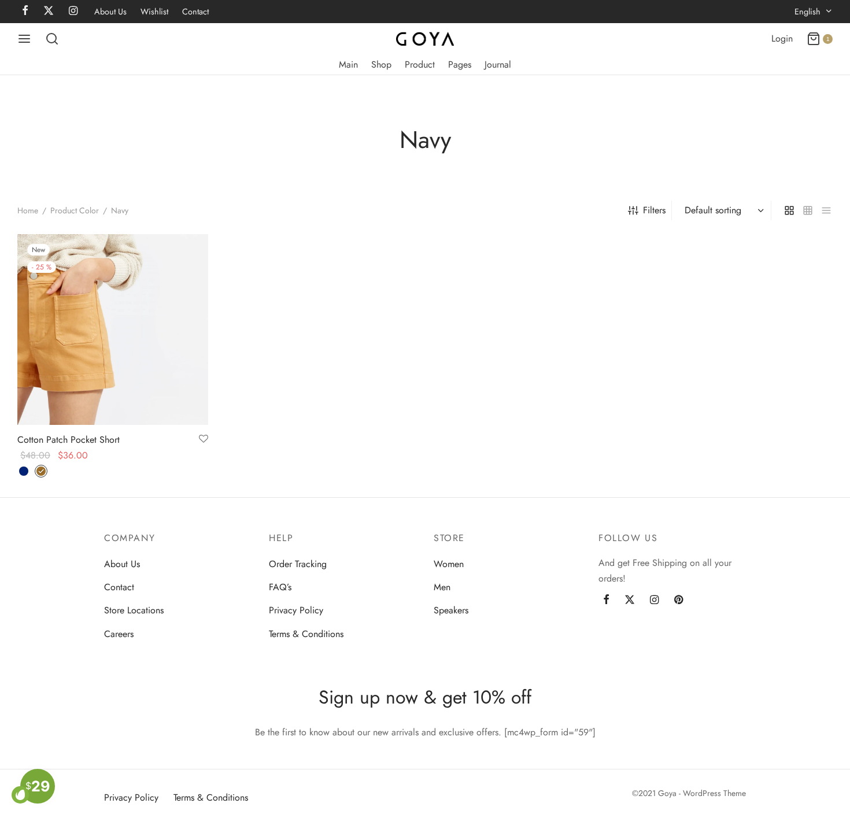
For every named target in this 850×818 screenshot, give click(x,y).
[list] (826, 210)
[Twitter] (630, 600)
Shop (381, 64)
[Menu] (24, 38)
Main (348, 64)
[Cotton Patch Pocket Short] (112, 329)
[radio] (23, 471)
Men (442, 587)
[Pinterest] (679, 600)
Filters (654, 210)
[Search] (52, 39)
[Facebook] (606, 600)
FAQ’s (280, 587)
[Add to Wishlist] (203, 439)
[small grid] (807, 210)
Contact (195, 11)
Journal (498, 64)
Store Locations (134, 610)
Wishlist (154, 11)
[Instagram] (654, 600)
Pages (459, 64)
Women (449, 564)
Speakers (451, 610)
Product (420, 64)
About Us (110, 11)
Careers (119, 634)
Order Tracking (298, 564)
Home (27, 210)
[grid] (789, 210)
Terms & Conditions (306, 634)
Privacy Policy (296, 610)
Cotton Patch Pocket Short (68, 439)
